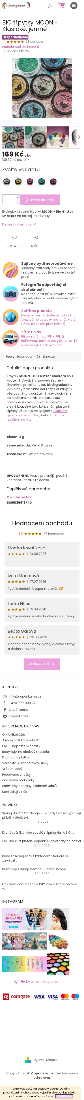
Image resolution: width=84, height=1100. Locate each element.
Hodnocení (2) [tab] (28, 356)
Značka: (17, 51)
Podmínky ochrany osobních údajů (29, 786)
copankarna (18, 716)
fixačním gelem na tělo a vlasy (37, 413)
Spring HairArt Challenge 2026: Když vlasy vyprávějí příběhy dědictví (41, 815)
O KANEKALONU (13, 734)
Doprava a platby (15, 757)
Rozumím (64, 1096)
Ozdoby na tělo (19, 497)
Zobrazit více (42, 664)
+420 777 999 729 (23, 703)
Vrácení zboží (12, 768)
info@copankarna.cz (25, 696)
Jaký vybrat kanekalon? (20, 740)
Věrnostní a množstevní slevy (25, 763)
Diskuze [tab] (49, 356)
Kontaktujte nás (14, 791)
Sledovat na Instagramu (39, 981)
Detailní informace (17, 224)
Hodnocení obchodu (42, 523)
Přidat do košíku (43, 200)
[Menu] (73, 5)
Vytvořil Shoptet (46, 1060)
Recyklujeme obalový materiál (26, 751)
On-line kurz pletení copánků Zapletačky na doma (41, 841)
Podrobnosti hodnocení (20, 47)
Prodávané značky (16, 774)
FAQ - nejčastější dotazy (21, 746)
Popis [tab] (10, 356)
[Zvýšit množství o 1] (18, 197)
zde (50, 1096)
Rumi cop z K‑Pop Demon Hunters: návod (34, 869)
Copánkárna (18, 709)
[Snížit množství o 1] (18, 202)
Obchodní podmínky (18, 780)
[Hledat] (50, 5)
